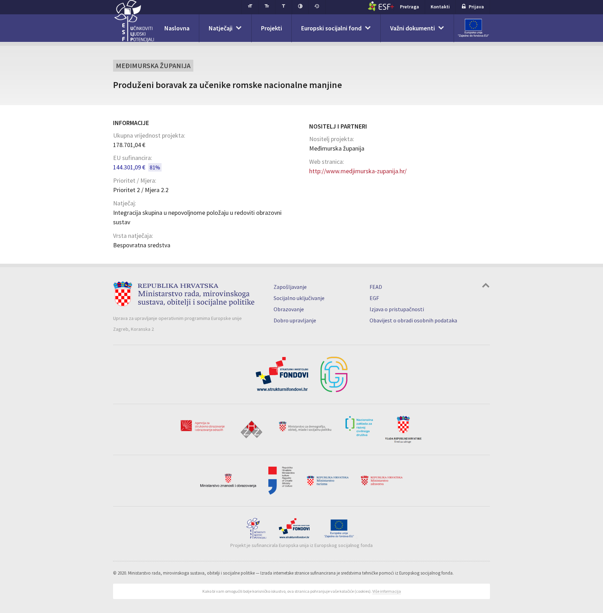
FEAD (376, 286)
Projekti (271, 28)
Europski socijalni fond (331, 28)
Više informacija (386, 591)
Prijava (476, 6)
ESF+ (381, 6)
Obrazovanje (289, 309)
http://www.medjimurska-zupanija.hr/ (358, 171)
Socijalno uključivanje (299, 297)
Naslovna (176, 28)
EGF (374, 297)
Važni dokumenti (412, 28)
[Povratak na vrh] (486, 286)
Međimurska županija (153, 65)
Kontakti (440, 6)
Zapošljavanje (290, 286)
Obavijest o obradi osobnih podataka (413, 320)
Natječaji (220, 28)
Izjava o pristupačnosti (397, 309)
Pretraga (409, 6)
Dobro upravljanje (295, 320)
